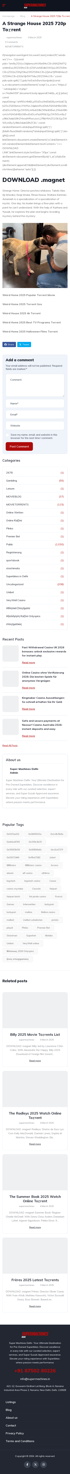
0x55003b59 (13, 849)
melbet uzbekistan (32, 919)
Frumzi (58, 896)
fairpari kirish (13, 896)
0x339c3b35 (35, 841)
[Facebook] (27, 1464)
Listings (11, 1402)
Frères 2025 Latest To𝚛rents (35, 1280)
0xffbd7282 (34, 857)
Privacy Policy (15, 1433)
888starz (11, 865)
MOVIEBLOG (13, 496)
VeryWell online (31, 943)
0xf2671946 (13, 857)
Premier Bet (13, 536)
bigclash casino (32, 880)
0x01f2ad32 (13, 834)
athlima (45, 873)
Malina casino (48, 912)
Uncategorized (14, 584)
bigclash (11, 880)
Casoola (36, 888)
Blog (22, 16)
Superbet (31, 935)
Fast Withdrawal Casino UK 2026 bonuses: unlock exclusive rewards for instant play (44, 651)
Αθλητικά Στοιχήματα (18, 608)
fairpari (53, 888)
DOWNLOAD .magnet (33, 179)
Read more (28, 662)
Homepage (8, 16)
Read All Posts (10, 745)
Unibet (10, 592)
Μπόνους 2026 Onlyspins (20, 951)
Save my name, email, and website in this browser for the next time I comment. (34, 436)
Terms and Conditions (20, 1441)
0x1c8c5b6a (56, 834)
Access (54, 865)
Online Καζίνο (14, 520)
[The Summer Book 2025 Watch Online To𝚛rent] (35, 1172)
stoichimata (13, 568)
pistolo (55, 919)
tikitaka (49, 935)
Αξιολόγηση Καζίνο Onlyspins (23, 616)
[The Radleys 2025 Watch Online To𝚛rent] (35, 1089)
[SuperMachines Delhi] (35, 5)
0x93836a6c (35, 849)
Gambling (11, 480)
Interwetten (29, 904)
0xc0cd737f (57, 849)
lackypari (49, 904)
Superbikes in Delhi (17, 576)
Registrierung (13, 552)
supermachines (14, 37)
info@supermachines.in (35, 1379)
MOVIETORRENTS (14, 46)
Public (9, 544)
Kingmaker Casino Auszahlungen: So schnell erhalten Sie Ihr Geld (43, 699)
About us (12, 1417)
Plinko (9, 528)
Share (11, 344)
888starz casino (33, 865)
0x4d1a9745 (13, 841)
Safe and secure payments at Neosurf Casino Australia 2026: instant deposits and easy (42, 724)
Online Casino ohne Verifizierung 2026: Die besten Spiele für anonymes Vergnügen (43, 676)
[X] (35, 1464)
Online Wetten (14, 512)
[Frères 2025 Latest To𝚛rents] (35, 1256)
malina (28, 912)
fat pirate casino (37, 896)
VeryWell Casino (15, 600)
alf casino (28, 873)
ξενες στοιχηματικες (18, 958)
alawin (10, 873)
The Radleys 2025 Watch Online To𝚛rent (35, 1115)
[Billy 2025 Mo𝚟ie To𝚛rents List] (35, 1010)
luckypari (11, 912)
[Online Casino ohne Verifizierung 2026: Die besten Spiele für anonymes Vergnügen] (10, 679)
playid (10, 927)
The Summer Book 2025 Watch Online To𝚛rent (35, 1198)
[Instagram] (43, 1464)
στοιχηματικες (14, 624)
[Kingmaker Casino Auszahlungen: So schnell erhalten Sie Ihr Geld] (10, 704)
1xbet (52, 857)
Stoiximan (12, 935)
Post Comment (19, 446)
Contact (11, 1425)
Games (10, 904)
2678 (9, 472)
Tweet (25, 344)
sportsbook (12, 560)
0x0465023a (34, 834)
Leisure (10, 488)
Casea (52, 880)
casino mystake (15, 888)
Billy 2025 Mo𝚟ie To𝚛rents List (35, 1034)
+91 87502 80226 (35, 1371)
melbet (10, 919)
